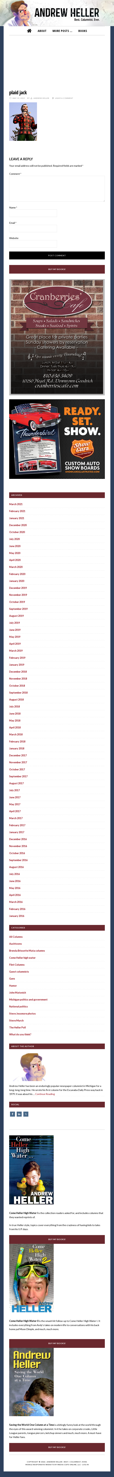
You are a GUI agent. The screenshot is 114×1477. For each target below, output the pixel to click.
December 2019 (18, 587)
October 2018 (17, 685)
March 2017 (16, 818)
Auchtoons (15, 943)
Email (12, 222)
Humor (13, 985)
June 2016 (14, 881)
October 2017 (17, 769)
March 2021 (16, 504)
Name (13, 207)
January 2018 (16, 748)
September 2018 (18, 692)
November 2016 (18, 846)
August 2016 (16, 867)
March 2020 (16, 566)
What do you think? (20, 1034)
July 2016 (14, 874)
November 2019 (18, 594)
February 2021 (17, 511)
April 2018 (15, 727)
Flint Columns (17, 964)
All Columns (16, 936)
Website (13, 238)
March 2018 (16, 734)
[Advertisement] (57, 60)
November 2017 (18, 762)
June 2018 (14, 713)
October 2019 (17, 601)
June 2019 (14, 629)
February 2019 (17, 657)
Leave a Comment (64, 98)
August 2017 (16, 783)
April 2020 (15, 559)
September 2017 (18, 776)
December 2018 (18, 671)
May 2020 (14, 553)
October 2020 (17, 532)
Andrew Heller (54, 1462)
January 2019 (16, 664)
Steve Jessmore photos (22, 1013)
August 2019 (16, 615)
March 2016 (16, 901)
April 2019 (15, 643)
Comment (15, 173)
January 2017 (16, 832)
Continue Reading (45, 1093)
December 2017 (18, 755)
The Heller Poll (17, 1027)
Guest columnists (19, 971)
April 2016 (15, 894)
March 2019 (16, 650)
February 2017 (17, 825)
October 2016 (17, 853)
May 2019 (14, 636)
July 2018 (14, 706)
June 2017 (14, 797)
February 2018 (17, 741)
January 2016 (16, 915)
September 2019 (18, 608)
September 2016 (18, 860)
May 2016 (14, 888)
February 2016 (17, 909)
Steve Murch (16, 1020)
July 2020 (14, 539)
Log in (85, 1465)
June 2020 (14, 546)
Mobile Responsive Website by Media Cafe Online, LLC (53, 1465)
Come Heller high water (22, 957)
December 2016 (18, 839)
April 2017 (15, 811)
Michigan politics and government (28, 999)
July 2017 (14, 790)
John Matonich (17, 992)
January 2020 (16, 580)
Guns (12, 978)
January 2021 (16, 518)
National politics (18, 1006)
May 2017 (14, 804)
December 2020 (18, 525)
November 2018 (18, 678)
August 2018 (16, 699)
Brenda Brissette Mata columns (27, 950)
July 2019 (14, 622)
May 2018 (14, 720)
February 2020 (17, 574)
